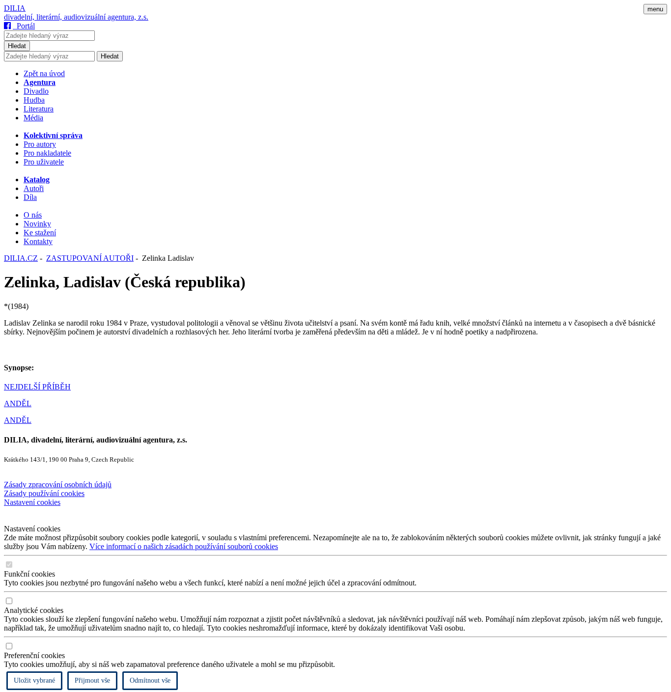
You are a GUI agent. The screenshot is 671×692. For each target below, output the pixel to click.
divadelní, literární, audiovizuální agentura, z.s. (76, 17)
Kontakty (38, 241)
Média (33, 117)
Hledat (17, 46)
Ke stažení (40, 232)
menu (655, 9)
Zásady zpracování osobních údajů (58, 484)
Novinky (37, 224)
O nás (33, 215)
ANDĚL (17, 403)
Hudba (34, 100)
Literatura (39, 109)
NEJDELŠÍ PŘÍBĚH (37, 387)
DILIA (15, 8)
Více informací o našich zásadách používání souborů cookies (183, 546)
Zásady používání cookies (44, 493)
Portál (24, 26)
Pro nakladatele (47, 153)
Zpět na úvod (44, 73)
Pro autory (40, 144)
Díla (30, 197)
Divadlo (36, 91)
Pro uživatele (44, 162)
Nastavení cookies (32, 502)
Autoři (34, 188)
